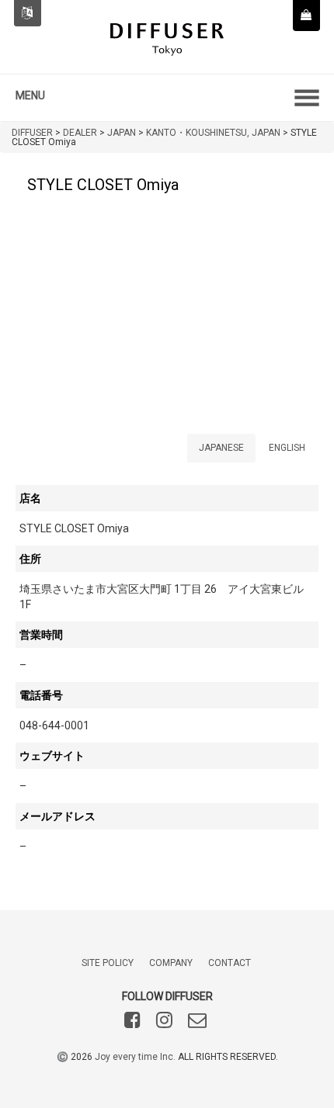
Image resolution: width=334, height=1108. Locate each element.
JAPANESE (221, 447)
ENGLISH (287, 447)
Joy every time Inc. (135, 1056)
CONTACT (229, 962)
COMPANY (171, 962)
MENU (30, 95)
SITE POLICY (108, 962)
